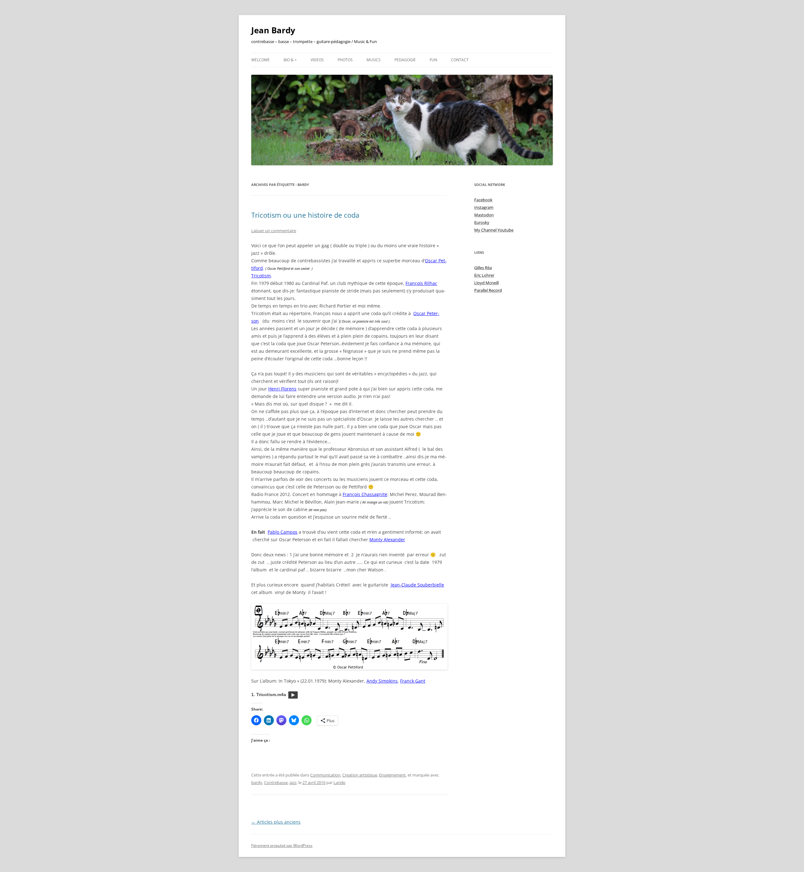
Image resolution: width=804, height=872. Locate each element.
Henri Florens (282, 389)
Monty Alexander (387, 539)
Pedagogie (405, 60)
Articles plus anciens (276, 822)
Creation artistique (359, 775)
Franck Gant (412, 681)
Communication (325, 775)
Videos (317, 60)
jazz (293, 782)
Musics (374, 60)
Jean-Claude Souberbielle (417, 585)
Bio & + (290, 60)
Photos (345, 60)
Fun (433, 60)
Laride (339, 782)
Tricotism (261, 276)
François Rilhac (421, 283)
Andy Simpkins (382, 681)
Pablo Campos (282, 532)
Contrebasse (276, 782)
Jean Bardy (273, 30)
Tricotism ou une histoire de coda (305, 215)
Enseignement (392, 775)
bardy (256, 782)
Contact (460, 60)
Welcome (260, 60)
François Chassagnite (365, 494)
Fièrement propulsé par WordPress (281, 845)
